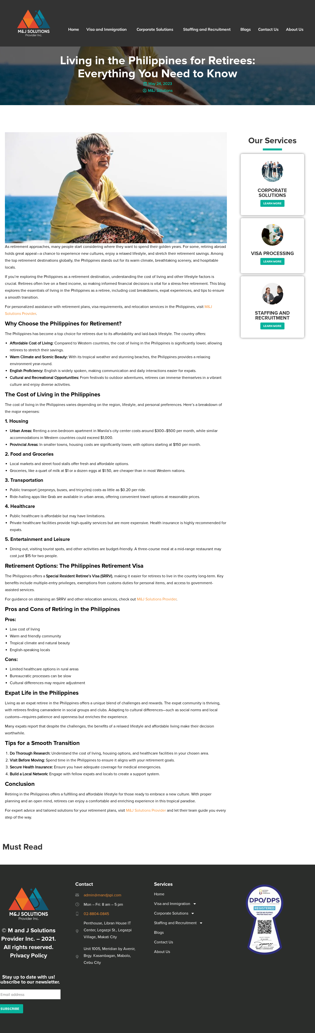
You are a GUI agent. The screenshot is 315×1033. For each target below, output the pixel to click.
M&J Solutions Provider (156, 599)
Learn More (272, 203)
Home (73, 29)
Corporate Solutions (155, 29)
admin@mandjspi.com (102, 895)
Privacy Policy (28, 955)
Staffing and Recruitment (207, 29)
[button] (108, 29)
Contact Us (268, 29)
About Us (294, 29)
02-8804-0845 (96, 913)
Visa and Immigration (106, 29)
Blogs (245, 29)
